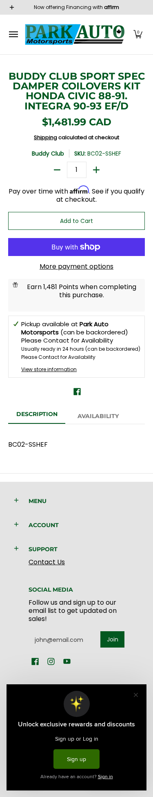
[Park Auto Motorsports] (75, 34)
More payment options (76, 267)
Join (112, 639)
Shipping (45, 137)
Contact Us (47, 562)
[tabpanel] (76, 440)
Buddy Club (48, 153)
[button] (138, 34)
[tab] (36, 416)
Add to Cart (76, 221)
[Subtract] (57, 169)
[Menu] (13, 34)
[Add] (96, 169)
